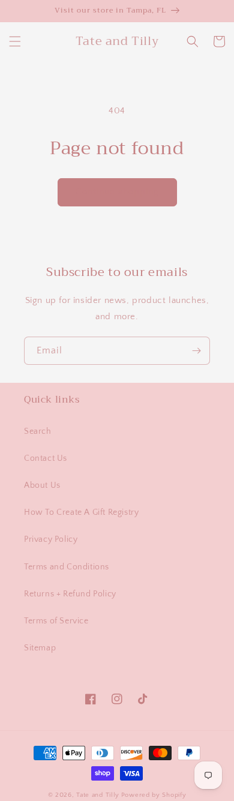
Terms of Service (56, 621)
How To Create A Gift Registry (81, 512)
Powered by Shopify (154, 795)
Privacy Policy (50, 539)
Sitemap (40, 648)
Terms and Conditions (66, 567)
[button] (15, 41)
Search (38, 431)
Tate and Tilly (97, 795)
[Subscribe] (196, 351)
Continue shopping (117, 192)
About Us (42, 485)
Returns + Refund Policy (70, 594)
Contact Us (45, 458)
